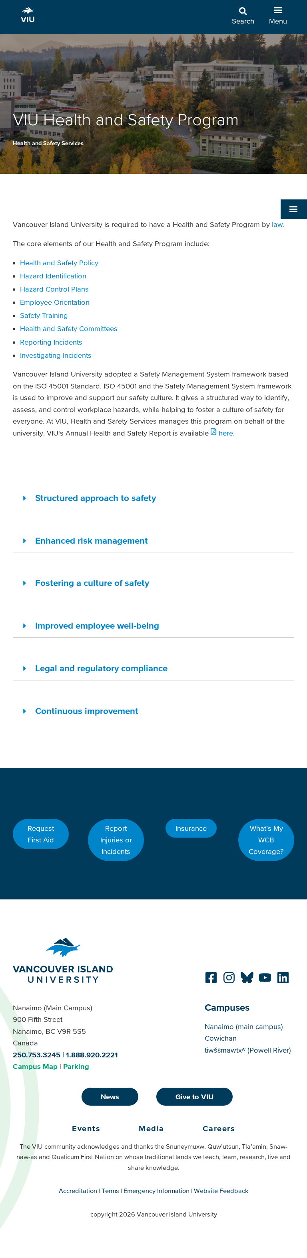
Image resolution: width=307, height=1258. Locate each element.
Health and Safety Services (48, 143)
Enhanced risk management (91, 540)
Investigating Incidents (56, 355)
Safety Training (44, 315)
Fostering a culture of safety (92, 583)
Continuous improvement (86, 711)
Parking (76, 1066)
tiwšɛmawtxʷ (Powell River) (248, 1050)
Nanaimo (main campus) (244, 1026)
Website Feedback (221, 1190)
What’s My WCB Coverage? (266, 840)
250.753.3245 (36, 1055)
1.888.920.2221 (92, 1055)
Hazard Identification (53, 276)
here (226, 433)
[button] (294, 209)
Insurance (191, 828)
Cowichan (221, 1038)
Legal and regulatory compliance (101, 668)
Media (151, 1128)
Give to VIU (194, 1096)
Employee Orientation (55, 302)
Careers (219, 1128)
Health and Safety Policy (59, 262)
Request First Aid (41, 834)
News (110, 1096)
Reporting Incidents (51, 342)
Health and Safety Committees (69, 328)
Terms (110, 1190)
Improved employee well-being (97, 625)
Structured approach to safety (95, 498)
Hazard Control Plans (54, 289)
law (277, 224)
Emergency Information (156, 1190)
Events (86, 1128)
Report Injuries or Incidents (116, 840)
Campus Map (35, 1066)
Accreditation (78, 1190)
